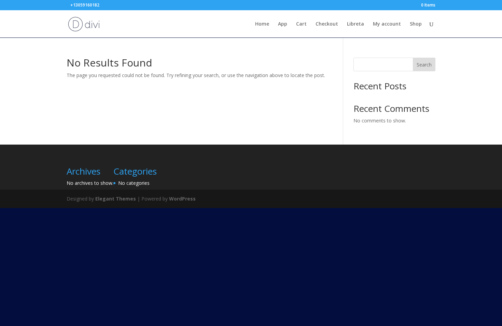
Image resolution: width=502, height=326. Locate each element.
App (282, 24)
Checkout (327, 24)
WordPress (182, 198)
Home (262, 24)
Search (424, 64)
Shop (416, 24)
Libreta (355, 24)
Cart (301, 24)
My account (387, 24)
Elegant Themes (115, 198)
